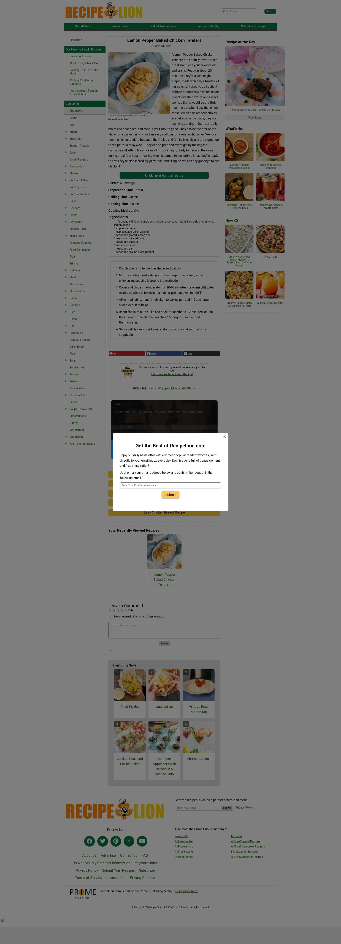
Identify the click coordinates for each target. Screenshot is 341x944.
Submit (170, 496)
